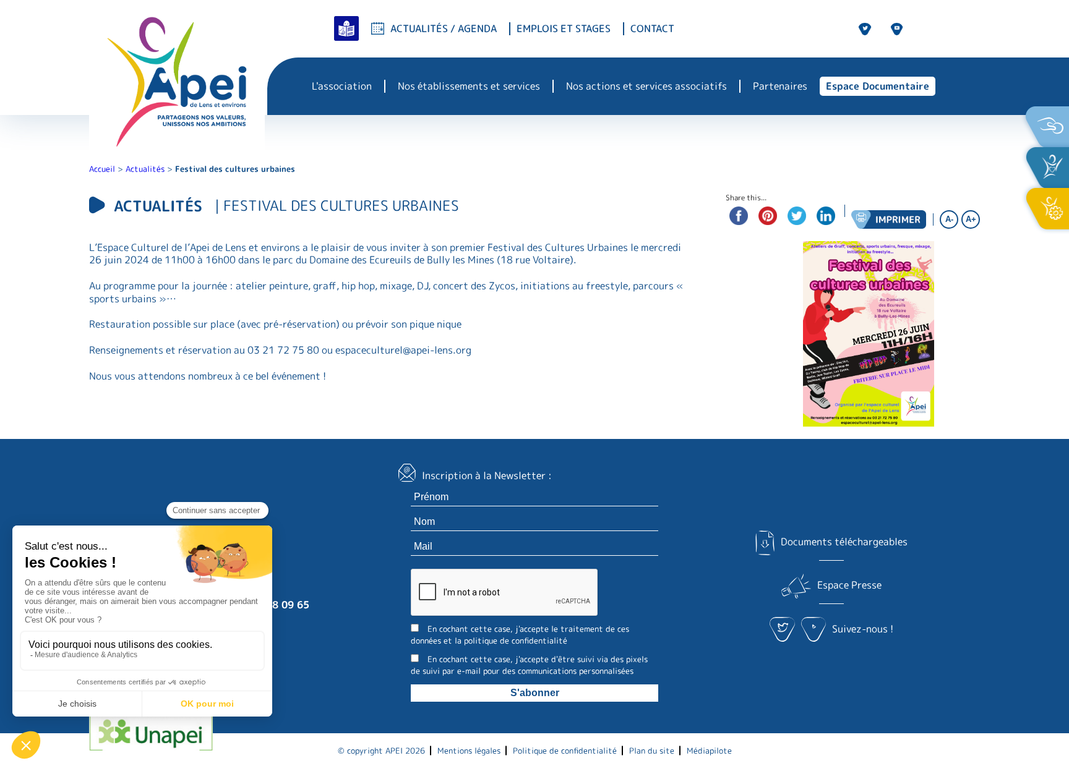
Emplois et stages (564, 28)
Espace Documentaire (877, 86)
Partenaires (780, 86)
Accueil (102, 168)
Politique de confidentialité (565, 750)
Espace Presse (849, 585)
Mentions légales (468, 750)
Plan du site (651, 750)
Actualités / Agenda (443, 28)
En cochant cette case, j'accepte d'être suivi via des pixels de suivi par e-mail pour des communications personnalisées (529, 664)
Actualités (145, 168)
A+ (971, 219)
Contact (652, 28)
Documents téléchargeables (844, 541)
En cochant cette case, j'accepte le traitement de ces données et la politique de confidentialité (520, 634)
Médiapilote (709, 750)
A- (949, 219)
